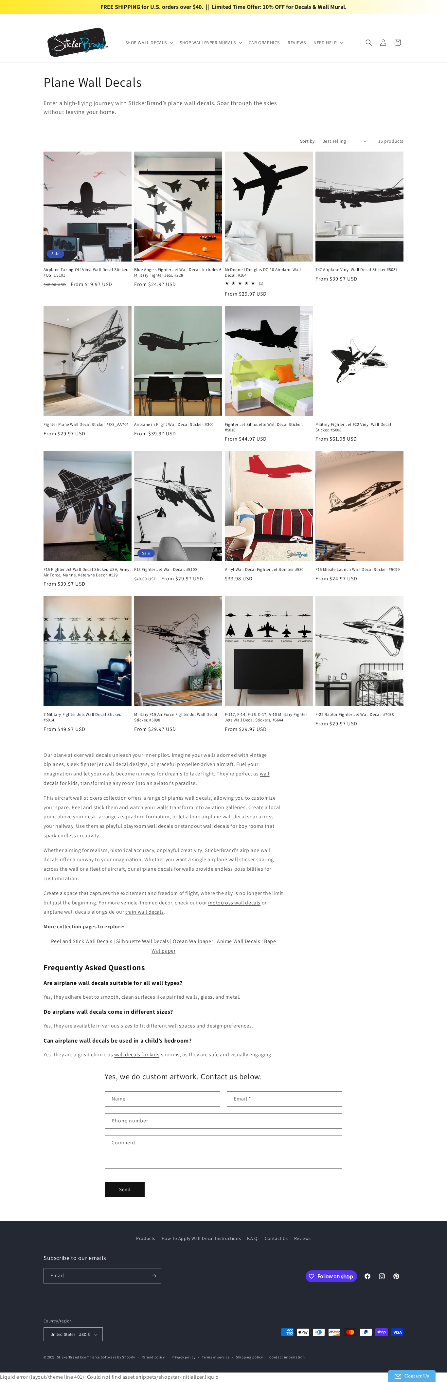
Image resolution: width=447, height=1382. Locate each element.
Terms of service (215, 1357)
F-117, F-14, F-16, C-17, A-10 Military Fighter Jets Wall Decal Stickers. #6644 (266, 717)
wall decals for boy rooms (233, 826)
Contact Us (276, 1238)
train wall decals (144, 911)
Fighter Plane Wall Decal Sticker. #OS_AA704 (86, 424)
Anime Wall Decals (238, 941)
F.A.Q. (253, 1238)
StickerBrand (68, 1357)
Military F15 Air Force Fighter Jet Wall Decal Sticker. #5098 (175, 717)
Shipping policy (249, 1357)
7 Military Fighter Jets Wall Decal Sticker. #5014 (82, 717)
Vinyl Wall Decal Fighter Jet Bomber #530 (264, 569)
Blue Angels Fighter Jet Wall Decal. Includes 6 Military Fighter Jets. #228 (178, 272)
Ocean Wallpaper (193, 941)
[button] (148, 42)
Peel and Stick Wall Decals (82, 941)
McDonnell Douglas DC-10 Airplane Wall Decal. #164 (263, 272)
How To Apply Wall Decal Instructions (201, 1238)
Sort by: (308, 141)
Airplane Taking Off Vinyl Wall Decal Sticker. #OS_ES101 (86, 272)
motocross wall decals (234, 902)
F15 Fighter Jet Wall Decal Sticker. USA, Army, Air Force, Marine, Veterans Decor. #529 (87, 572)
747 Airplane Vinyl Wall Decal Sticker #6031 (356, 269)
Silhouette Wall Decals (142, 941)
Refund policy (153, 1357)
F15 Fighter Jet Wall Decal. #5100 (165, 569)
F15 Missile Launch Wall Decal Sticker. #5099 (357, 569)
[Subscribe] (154, 1275)
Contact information (287, 1357)
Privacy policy (183, 1357)
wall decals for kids (136, 1054)
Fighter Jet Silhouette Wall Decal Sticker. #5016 (264, 427)
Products (145, 1238)
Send (125, 1189)
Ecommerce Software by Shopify (107, 1357)
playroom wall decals (148, 826)
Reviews (302, 1238)
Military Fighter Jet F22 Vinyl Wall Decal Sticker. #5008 (353, 427)
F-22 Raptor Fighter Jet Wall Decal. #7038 (354, 714)
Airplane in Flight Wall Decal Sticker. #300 (174, 424)
